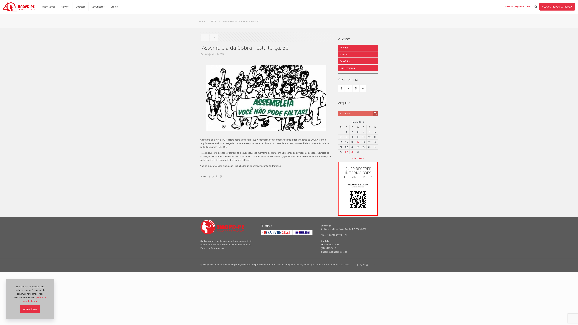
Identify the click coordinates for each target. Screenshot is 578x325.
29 (346, 152)
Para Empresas (347, 68)
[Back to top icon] (374, 265)
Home (202, 21)
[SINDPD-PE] (19, 7)
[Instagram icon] (367, 264)
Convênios (345, 61)
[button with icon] (341, 88)
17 (358, 142)
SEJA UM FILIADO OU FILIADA (557, 6)
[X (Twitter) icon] (361, 264)
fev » (361, 158)
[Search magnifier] (375, 113)
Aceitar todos (30, 309)
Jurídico (344, 54)
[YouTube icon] (364, 264)
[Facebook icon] (357, 264)
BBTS (213, 21)
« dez (354, 158)
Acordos (344, 47)
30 (352, 152)
